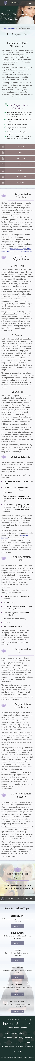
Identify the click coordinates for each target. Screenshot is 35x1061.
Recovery (20, 183)
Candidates (20, 158)
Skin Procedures (25, 1042)
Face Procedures (9, 28)
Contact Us (29, 1047)
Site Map (19, 1047)
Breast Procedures (10, 1038)
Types (20, 152)
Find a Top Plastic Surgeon (21, 1033)
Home (6, 1033)
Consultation (20, 177)
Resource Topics (8, 1047)
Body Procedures (25, 1038)
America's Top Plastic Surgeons (20, 899)
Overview (20, 146)
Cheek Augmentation (24, 251)
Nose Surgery (21, 249)
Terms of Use (17, 1051)
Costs (20, 171)
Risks (20, 164)
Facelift (13, 249)
